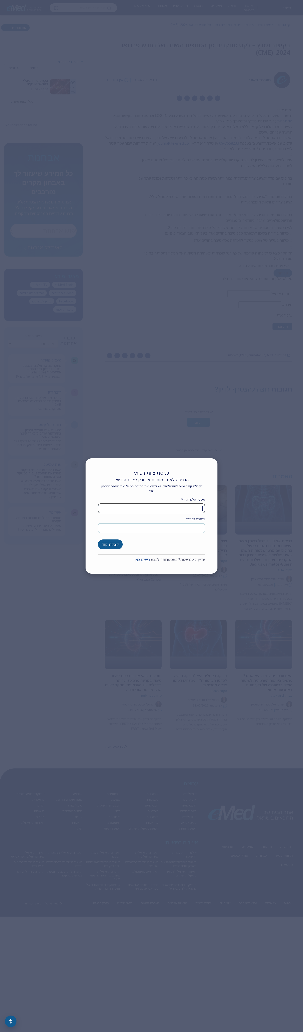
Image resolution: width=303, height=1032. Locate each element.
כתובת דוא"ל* (195, 519)
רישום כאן (142, 559)
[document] (151, 516)
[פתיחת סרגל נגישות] (10, 1021)
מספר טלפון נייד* (193, 499)
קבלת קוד (110, 544)
